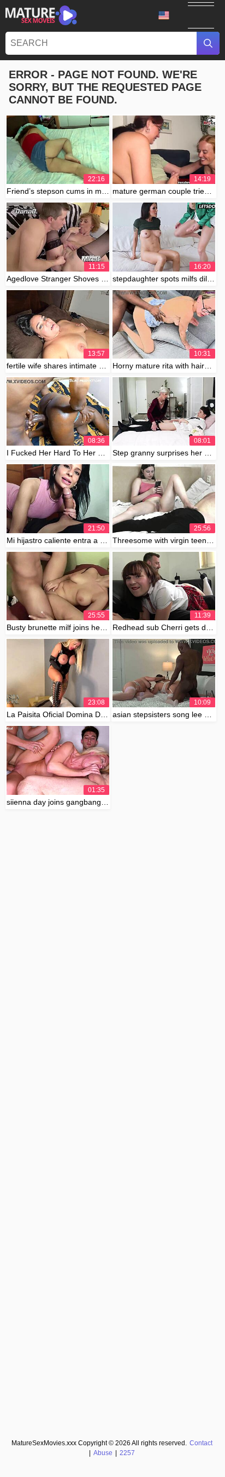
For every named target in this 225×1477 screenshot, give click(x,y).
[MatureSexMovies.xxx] (41, 15)
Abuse (102, 1453)
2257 (127, 1453)
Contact (201, 1443)
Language (167, 15)
